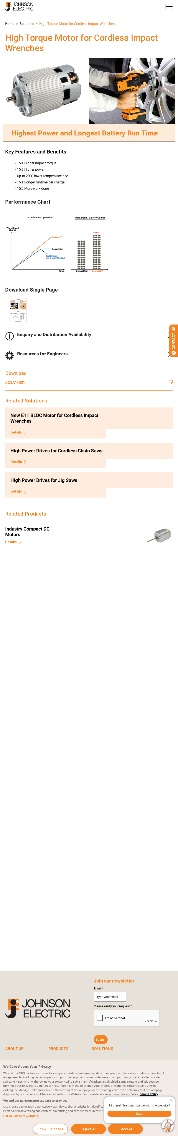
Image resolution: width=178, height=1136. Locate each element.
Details (16, 432)
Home (9, 24)
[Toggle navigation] (169, 6)
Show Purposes (50, 1129)
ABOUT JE (14, 1048)
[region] (89, 1098)
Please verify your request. (113, 1006)
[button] (9, 24)
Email (98, 988)
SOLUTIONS (102, 1048)
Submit (100, 1039)
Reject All (89, 1129)
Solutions (27, 24)
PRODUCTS (58, 1048)
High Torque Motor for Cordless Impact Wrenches (77, 24)
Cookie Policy (149, 1094)
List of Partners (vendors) (21, 1116)
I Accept (125, 1129)
